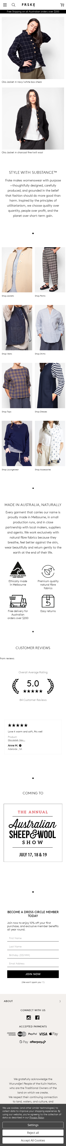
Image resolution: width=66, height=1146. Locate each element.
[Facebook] (37, 1017)
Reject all (33, 1133)
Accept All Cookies (33, 1140)
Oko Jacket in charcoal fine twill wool (22, 152)
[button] (33, 48)
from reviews (7, 658)
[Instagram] (28, 1017)
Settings (33, 1125)
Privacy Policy (37, 1117)
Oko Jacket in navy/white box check (22, 81)
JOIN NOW (33, 974)
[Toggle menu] (5, 5)
